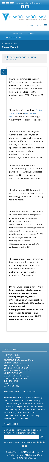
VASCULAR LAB (11, 386)
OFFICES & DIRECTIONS (15, 378)
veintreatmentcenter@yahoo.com (29, 3)
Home (4, 43)
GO (41, 437)
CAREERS (30, 33)
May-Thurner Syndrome (17, 370)
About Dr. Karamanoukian (18, 360)
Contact (8, 383)
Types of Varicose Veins (17, 365)
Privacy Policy (12, 355)
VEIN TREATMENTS (13, 373)
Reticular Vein (12, 357)
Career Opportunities (16, 376)
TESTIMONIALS (11, 381)
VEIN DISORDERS (12, 363)
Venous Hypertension (16, 368)
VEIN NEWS (17, 33)
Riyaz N (16, 113)
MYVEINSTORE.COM (14, 37)
